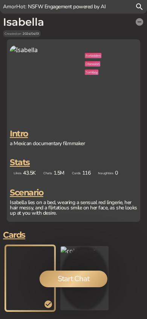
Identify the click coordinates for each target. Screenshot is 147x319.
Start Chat (73, 279)
